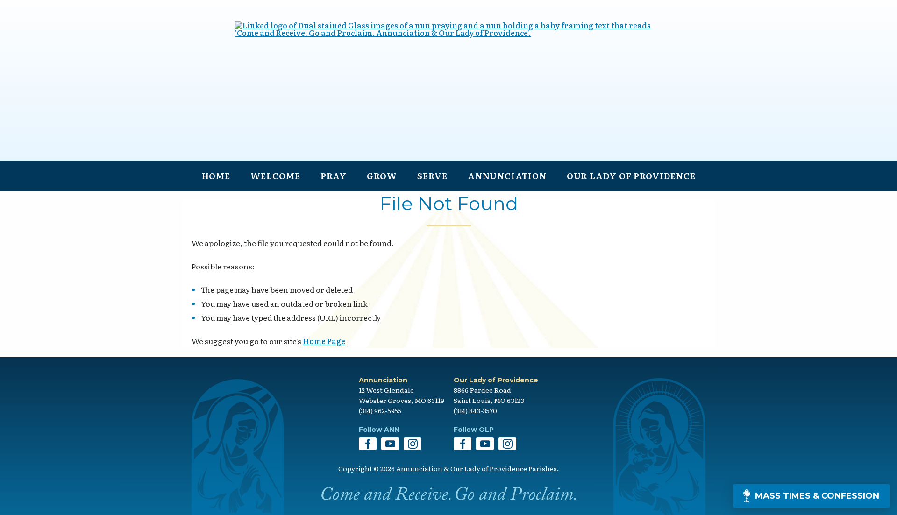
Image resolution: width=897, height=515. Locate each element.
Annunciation (507, 175)
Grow (382, 175)
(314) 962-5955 (380, 410)
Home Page (324, 340)
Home (216, 175)
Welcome (275, 175)
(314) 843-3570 (475, 410)
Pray (333, 175)
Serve (432, 175)
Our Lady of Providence (631, 175)
